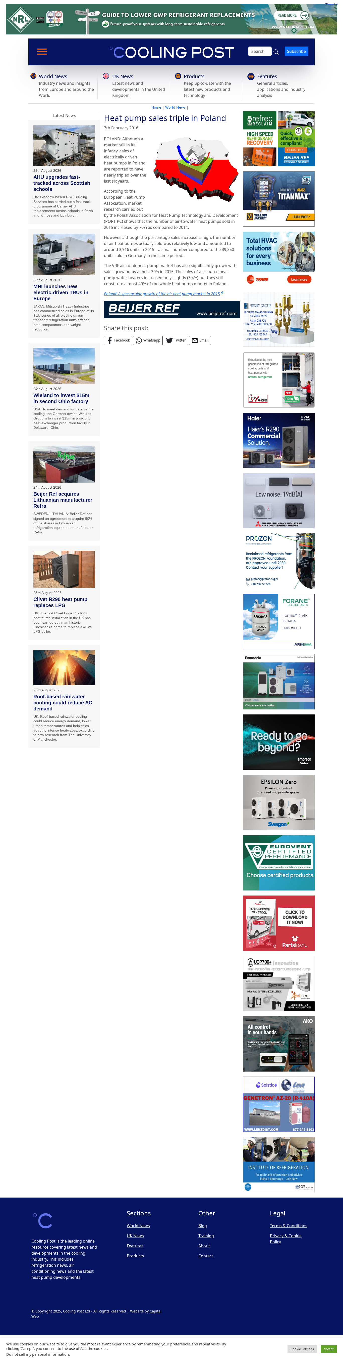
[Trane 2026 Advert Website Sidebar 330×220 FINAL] (279, 259)
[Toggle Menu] (42, 52)
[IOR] (279, 1164)
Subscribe (296, 51)
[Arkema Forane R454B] (279, 621)
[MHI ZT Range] (279, 500)
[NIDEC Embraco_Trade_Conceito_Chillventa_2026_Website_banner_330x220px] (279, 742)
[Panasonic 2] (279, 682)
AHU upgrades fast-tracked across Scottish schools (61, 183)
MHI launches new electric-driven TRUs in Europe (60, 292)
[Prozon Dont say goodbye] (279, 561)
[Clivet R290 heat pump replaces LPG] (64, 569)
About (204, 1246)
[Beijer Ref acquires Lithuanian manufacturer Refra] (64, 464)
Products (194, 76)
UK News (122, 76)
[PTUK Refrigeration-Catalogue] (279, 923)
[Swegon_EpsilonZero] (279, 802)
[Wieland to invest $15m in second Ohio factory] (64, 366)
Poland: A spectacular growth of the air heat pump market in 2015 (162, 293)
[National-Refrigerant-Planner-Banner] (171, 19)
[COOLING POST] (279, 1044)
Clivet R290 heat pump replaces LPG (60, 602)
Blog (202, 1225)
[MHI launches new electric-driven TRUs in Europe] (64, 254)
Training (206, 1236)
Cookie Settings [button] (302, 1349)
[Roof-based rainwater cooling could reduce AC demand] (64, 667)
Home (156, 107)
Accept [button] (329, 1349)
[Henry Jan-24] (279, 319)
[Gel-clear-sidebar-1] (279, 983)
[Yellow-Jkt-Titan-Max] (279, 199)
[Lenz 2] (279, 1104)
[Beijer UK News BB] (172, 309)
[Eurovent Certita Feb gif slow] (279, 863)
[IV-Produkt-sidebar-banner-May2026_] (279, 380)
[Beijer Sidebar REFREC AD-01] (279, 138)
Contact (205, 1256)
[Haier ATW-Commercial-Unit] (279, 440)
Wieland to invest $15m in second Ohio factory (61, 398)
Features (267, 76)
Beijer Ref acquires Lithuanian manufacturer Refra (62, 500)
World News (53, 76)
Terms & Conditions (288, 1225)
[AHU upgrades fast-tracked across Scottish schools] (64, 145)
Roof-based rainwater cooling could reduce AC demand (62, 702)
